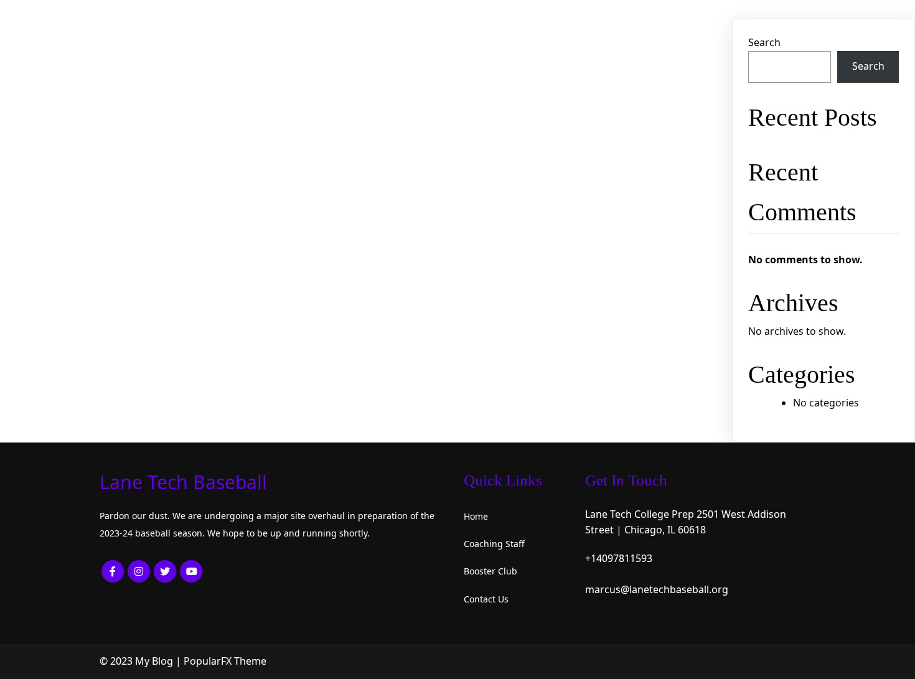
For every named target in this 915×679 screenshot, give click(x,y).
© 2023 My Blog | (142, 661)
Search (764, 42)
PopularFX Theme (225, 661)
